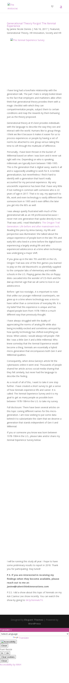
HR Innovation (37, 32)
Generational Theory (17, 32)
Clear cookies (8, 656)
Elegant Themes (33, 619)
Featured (54, 29)
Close (4, 645)
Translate (24, 637)
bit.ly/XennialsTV (34, 600)
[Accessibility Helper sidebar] (8, 642)
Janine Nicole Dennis (20, 29)
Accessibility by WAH (10, 664)
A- (2, 653)
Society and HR (53, 32)
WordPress (34, 623)
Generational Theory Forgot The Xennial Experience (31, 25)
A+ (7, 653)
